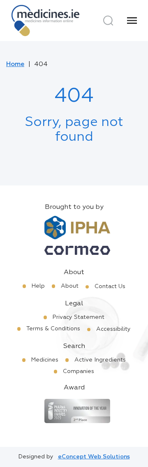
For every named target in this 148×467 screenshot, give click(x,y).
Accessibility (113, 329)
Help (38, 286)
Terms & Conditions (53, 329)
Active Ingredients (100, 360)
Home (15, 64)
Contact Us (110, 286)
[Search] (108, 20)
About (70, 286)
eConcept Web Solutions (94, 457)
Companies (78, 371)
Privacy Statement (78, 317)
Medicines (44, 360)
